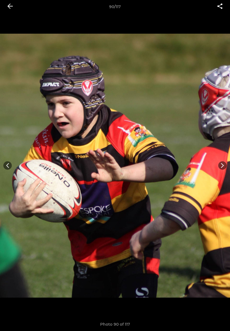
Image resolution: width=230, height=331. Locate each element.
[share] (220, 7)
